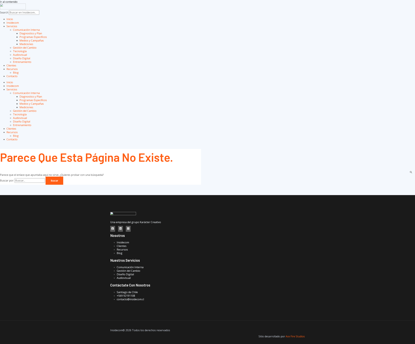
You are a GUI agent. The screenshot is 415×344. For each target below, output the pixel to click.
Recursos (12, 69)
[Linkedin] (120, 229)
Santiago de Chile (127, 292)
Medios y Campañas (31, 40)
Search (4, 12)
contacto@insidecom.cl (130, 299)
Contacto (12, 76)
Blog (16, 72)
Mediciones (26, 44)
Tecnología (20, 51)
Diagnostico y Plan (30, 33)
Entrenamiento (22, 62)
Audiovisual (20, 55)
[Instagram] (128, 229)
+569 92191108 (126, 295)
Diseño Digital (21, 58)
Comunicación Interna (26, 30)
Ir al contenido (9, 2)
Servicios (11, 26)
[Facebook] (112, 229)
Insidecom (12, 22)
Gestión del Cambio (24, 47)
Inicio (9, 19)
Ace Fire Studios (295, 336)
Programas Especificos (33, 37)
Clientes (11, 65)
